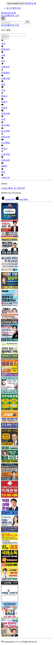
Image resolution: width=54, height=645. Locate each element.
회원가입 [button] (17, 8)
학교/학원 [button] (5, 131)
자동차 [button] (4, 108)
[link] (27, 211)
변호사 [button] (4, 96)
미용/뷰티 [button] (5, 73)
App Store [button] (23, 199)
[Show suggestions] (3, 37)
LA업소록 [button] (5, 188)
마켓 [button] (3, 119)
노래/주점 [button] (5, 154)
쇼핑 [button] (3, 55)
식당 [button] (3, 43)
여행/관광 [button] (5, 78)
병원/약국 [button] (5, 49)
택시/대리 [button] (5, 125)
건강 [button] (3, 90)
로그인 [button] (9, 8)
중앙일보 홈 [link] (30, 3)
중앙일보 (8, 13)
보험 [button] (3, 84)
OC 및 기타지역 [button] (17, 188)
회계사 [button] (4, 148)
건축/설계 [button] (5, 160)
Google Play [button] (10, 199)
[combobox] (13, 35)
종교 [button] (3, 172)
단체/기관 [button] (5, 178)
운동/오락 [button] (5, 137)
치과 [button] (3, 61)
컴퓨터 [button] (4, 166)
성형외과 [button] (5, 67)
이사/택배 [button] (5, 143)
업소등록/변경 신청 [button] (10, 16)
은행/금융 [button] (5, 113)
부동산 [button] (4, 102)
